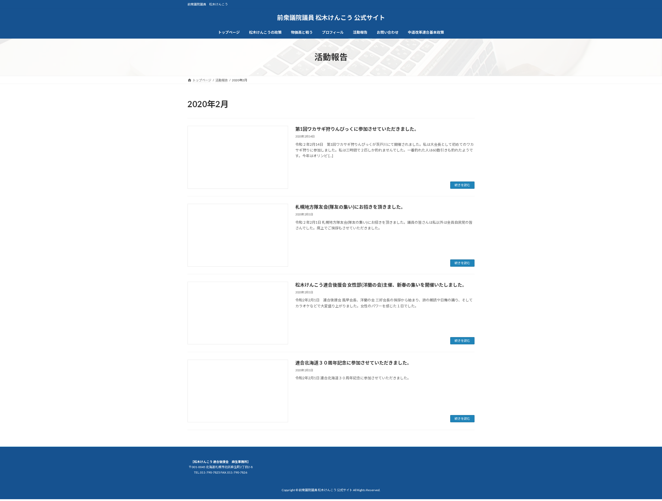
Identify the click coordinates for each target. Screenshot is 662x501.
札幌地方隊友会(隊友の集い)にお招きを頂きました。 (350, 207)
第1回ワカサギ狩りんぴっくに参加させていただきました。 (357, 129)
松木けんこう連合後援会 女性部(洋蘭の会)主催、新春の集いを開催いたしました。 (381, 285)
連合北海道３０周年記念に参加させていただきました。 (353, 363)
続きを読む (462, 185)
